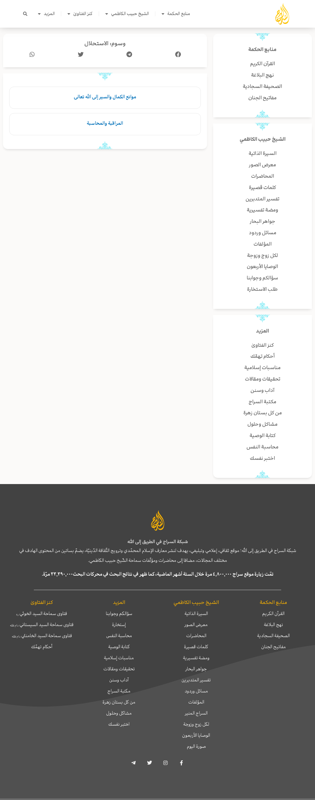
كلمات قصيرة (196, 647)
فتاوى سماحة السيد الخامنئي (42, 636)
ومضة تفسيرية (196, 658)
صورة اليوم (196, 746)
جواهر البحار (196, 669)
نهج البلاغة (273, 624)
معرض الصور (196, 624)
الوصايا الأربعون (196, 735)
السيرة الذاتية (196, 613)
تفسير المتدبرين (196, 680)
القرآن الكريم (273, 613)
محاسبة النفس (119, 636)
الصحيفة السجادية (273, 636)
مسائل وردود (196, 691)
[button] (25, 14)
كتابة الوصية (119, 647)
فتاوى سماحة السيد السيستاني (42, 624)
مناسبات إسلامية (119, 658)
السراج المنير (196, 713)
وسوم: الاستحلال (105, 43)
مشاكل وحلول (119, 713)
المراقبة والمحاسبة (105, 123)
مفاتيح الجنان (273, 647)
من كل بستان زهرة (118, 702)
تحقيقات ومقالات (119, 669)
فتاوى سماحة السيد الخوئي (41, 613)
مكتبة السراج (118, 691)
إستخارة (119, 624)
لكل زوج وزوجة (196, 724)
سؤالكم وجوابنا (119, 613)
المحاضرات (196, 636)
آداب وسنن (119, 680)
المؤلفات (196, 702)
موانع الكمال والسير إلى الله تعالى (105, 97)
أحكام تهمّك (41, 647)
